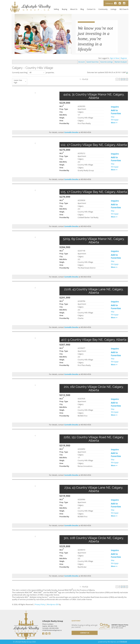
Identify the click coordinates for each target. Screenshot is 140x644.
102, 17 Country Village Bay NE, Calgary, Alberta (94, 148)
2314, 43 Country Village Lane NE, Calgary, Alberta (93, 493)
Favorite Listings (106, 66)
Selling (56, 9)
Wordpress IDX (53, 608)
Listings (113, 9)
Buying (64, 9)
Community (103, 9)
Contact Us (91, 9)
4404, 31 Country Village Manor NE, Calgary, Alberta (93, 99)
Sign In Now (114, 62)
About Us (73, 9)
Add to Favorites (116, 116)
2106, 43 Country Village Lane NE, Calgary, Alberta (93, 294)
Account (81, 66)
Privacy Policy (40, 608)
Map (112, 120)
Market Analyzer (121, 66)
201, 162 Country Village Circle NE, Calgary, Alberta (93, 392)
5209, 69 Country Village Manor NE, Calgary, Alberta (93, 244)
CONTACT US (84, 637)
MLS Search (124, 9)
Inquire (115, 110)
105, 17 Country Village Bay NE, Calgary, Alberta (94, 195)
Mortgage (114, 123)
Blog (82, 9)
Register (124, 62)
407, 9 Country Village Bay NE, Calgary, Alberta (93, 343)
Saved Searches (93, 66)
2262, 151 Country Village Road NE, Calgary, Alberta (94, 442)
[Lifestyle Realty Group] (30, 2)
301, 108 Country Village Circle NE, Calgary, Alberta (94, 543)
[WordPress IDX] (66, 608)
